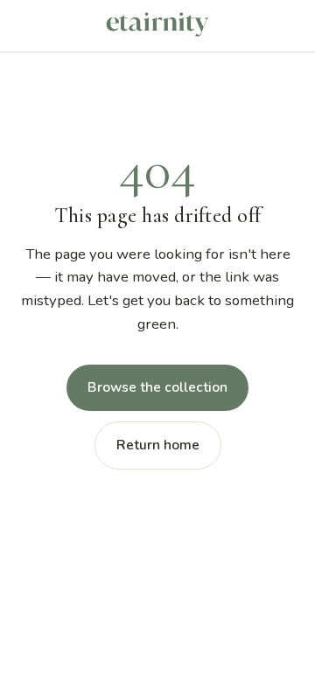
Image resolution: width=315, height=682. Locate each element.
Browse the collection (158, 387)
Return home (158, 445)
